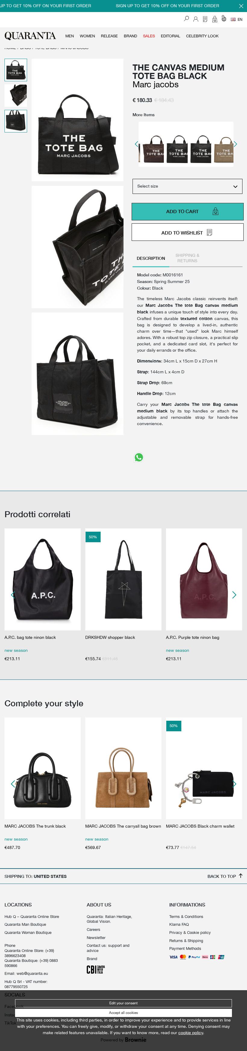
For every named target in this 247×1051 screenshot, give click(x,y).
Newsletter (96, 937)
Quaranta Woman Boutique (28, 932)
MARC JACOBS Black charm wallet (200, 826)
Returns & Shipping (186, 940)
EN (240, 19)
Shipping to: (36, 876)
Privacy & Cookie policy (190, 932)
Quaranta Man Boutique (25, 924)
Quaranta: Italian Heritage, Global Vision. (109, 919)
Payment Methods (185, 948)
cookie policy (190, 1032)
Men (69, 36)
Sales (149, 36)
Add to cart (182, 211)
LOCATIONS (18, 904)
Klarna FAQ (179, 924)
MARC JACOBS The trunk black (35, 826)
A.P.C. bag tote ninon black (30, 637)
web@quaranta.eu (32, 973)
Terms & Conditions (186, 916)
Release (109, 36)
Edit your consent (123, 1003)
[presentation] (136, 144)
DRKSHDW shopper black (110, 637)
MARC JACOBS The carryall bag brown (123, 826)
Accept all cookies (123, 1013)
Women (87, 36)
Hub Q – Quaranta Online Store (32, 916)
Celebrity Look (202, 36)
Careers (93, 929)
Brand (130, 36)
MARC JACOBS (156, 84)
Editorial (170, 36)
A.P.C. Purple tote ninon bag (192, 637)
